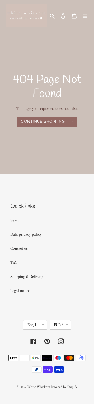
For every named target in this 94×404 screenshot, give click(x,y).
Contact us (19, 248)
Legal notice (20, 290)
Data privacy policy (26, 234)
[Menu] (85, 15)
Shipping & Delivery (26, 276)
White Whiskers (38, 387)
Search (16, 220)
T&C (13, 262)
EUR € (58, 324)
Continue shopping (43, 121)
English (33, 324)
